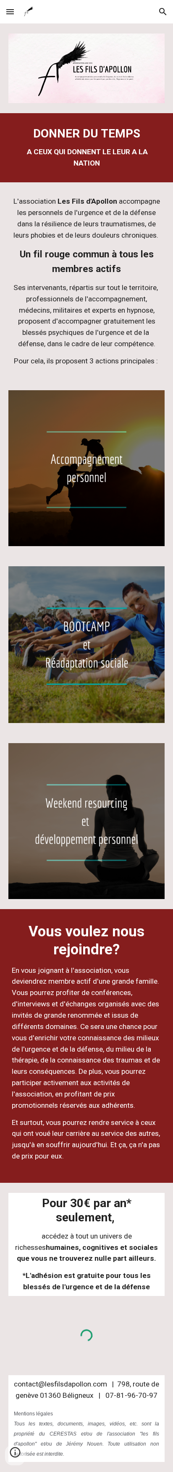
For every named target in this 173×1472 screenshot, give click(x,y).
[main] (86, 148)
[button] (10, 11)
